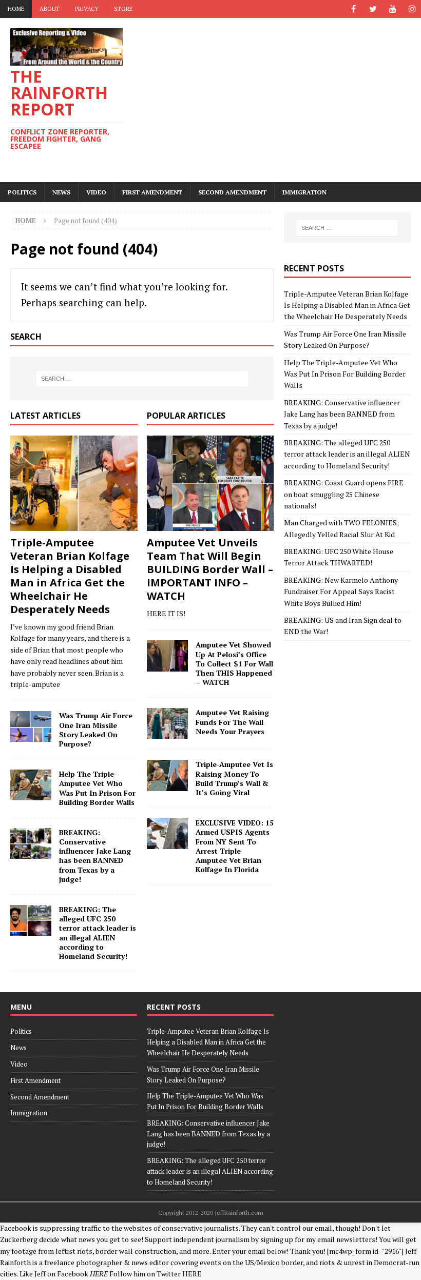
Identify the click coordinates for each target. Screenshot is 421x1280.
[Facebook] (353, 9)
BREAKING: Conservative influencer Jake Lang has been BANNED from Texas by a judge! (95, 856)
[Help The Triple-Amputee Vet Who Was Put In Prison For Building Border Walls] (30, 785)
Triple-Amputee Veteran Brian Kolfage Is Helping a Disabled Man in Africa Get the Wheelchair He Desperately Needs (69, 576)
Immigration (304, 192)
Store (123, 8)
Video (96, 192)
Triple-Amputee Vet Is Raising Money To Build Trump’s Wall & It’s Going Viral (234, 778)
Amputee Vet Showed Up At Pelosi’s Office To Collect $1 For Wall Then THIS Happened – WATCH (234, 663)
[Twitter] (373, 9)
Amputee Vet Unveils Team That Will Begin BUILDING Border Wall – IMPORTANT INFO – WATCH (210, 569)
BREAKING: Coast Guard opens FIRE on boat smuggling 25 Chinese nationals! (344, 494)
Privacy (87, 8)
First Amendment (152, 192)
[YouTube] (392, 9)
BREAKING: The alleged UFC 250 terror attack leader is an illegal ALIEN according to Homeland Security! (97, 932)
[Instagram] (412, 9)
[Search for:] (142, 378)
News (61, 192)
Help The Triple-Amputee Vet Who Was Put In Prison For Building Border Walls (97, 788)
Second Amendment (232, 192)
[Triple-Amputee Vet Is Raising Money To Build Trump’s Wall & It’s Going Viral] (167, 775)
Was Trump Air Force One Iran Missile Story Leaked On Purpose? (95, 730)
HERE (192, 1273)
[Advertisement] (282, 100)
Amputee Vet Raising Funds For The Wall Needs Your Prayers (232, 721)
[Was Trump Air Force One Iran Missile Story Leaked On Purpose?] (30, 726)
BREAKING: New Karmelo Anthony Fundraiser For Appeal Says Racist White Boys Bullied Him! (341, 591)
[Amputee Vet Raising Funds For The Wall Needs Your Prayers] (167, 723)
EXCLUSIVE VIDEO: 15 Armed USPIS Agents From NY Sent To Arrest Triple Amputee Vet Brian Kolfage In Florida (235, 846)
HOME (16, 8)
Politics (22, 192)
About (50, 8)
